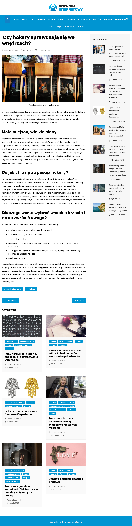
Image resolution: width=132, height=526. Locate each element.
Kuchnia (71, 19)
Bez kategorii (11, 341)
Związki (59, 26)
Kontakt (81, 26)
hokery (32, 289)
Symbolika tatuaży (57, 410)
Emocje (53, 341)
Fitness (61, 19)
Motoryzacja (84, 19)
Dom (32, 19)
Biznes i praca (20, 19)
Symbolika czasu (12, 478)
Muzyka (53, 474)
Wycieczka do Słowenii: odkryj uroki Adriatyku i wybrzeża (118, 207)
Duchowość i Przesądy (15, 402)
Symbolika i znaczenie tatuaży (62, 406)
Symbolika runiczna (23, 345)
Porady (41, 50)
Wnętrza (47, 50)
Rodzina (108, 19)
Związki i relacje (12, 481)
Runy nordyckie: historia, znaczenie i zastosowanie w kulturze (21, 356)
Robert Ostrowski (11, 50)
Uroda (49, 26)
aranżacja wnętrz (13, 289)
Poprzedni (11, 300)
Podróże (97, 19)
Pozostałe (70, 26)
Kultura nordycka (27, 341)
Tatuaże (71, 410)
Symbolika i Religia (13, 406)
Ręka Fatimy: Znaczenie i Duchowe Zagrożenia (21, 413)
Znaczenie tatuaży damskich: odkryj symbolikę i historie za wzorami (63, 423)
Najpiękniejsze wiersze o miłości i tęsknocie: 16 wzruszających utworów (65, 353)
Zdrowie (41, 19)
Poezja (78, 341)
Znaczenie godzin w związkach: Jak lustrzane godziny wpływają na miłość (21, 491)
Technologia (120, 19)
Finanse (51, 19)
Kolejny (78, 300)
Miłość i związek (65, 341)
